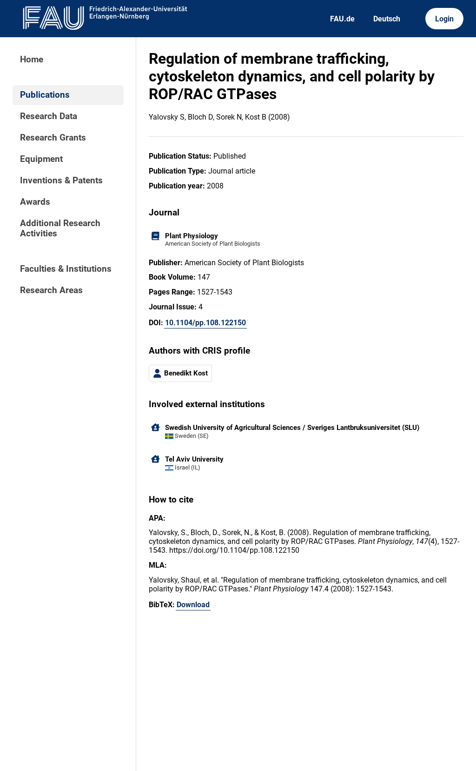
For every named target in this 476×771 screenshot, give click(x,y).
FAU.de (342, 18)
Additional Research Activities (60, 228)
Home (31, 59)
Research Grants (53, 138)
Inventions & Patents (61, 180)
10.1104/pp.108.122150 (205, 322)
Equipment (41, 159)
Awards (35, 202)
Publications (45, 95)
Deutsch (386, 18)
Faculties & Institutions (66, 269)
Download (193, 604)
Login (444, 18)
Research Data (48, 116)
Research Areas (51, 290)
